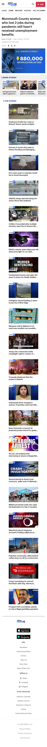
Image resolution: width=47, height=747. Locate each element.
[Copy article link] (15, 46)
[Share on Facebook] (8, 46)
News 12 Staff (6, 39)
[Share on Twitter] (11, 46)
